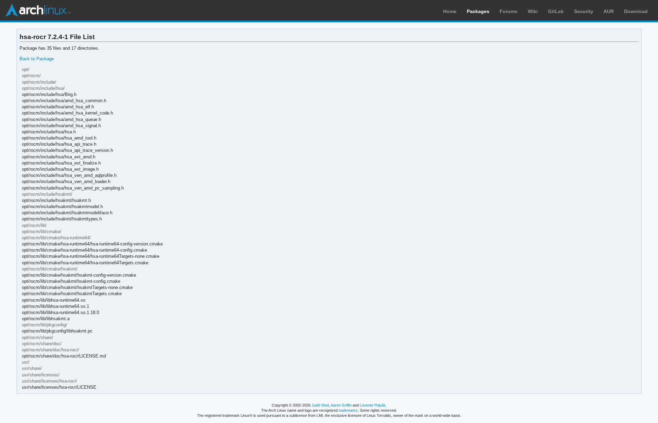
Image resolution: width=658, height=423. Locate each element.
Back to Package (37, 58)
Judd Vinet (320, 405)
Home (449, 11)
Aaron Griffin (341, 405)
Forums (508, 11)
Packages (478, 11)
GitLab (556, 11)
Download (636, 11)
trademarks (348, 410)
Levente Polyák (373, 405)
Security (583, 11)
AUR (609, 11)
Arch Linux (37, 10)
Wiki (533, 11)
